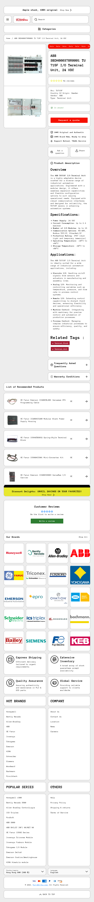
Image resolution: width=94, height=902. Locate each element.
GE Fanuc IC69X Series (17, 832)
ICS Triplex (12, 813)
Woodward (10, 766)
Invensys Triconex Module (19, 837)
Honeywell (11, 712)
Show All (83, 537)
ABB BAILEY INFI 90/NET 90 (20, 827)
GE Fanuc (10, 731)
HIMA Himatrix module (17, 862)
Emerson (10, 746)
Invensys (10, 736)
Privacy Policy (58, 803)
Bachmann (10, 771)
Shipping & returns (60, 808)
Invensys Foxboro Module (19, 842)
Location (55, 722)
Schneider (11, 756)
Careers (54, 731)
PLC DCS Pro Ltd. (40, 885)
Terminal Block (61, 343)
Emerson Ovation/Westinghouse (21, 857)
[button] (56, 81)
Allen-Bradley (13, 722)
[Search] (34, 19)
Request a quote (69, 120)
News (53, 726)
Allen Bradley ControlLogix (20, 808)
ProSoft (10, 817)
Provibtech (11, 776)
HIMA (8, 751)
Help (53, 798)
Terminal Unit (61, 349)
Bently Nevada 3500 (16, 803)
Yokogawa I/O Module (16, 847)
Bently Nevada (13, 717)
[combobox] (60, 19)
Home (8, 38)
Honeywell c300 (14, 798)
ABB (8, 726)
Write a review (47, 521)
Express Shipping (28, 657)
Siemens (10, 761)
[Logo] (21, 19)
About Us (55, 712)
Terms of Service (59, 813)
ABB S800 (10, 822)
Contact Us (56, 717)
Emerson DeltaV (14, 852)
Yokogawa (10, 741)
